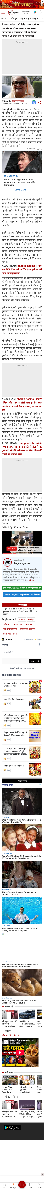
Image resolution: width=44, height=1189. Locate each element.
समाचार (4, 18)
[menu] (3, 12)
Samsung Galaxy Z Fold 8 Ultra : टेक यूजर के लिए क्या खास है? (27, 1114)
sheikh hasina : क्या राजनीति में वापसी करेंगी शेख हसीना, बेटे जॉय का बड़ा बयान (22, 269)
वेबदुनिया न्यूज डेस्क (18, 101)
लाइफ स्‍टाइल (17, 624)
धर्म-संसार (28, 624)
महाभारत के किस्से (10, 629)
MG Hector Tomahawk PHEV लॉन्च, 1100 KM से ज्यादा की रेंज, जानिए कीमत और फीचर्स (27, 1024)
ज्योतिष (6, 624)
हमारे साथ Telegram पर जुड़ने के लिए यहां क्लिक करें (22, 594)
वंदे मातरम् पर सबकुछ (29, 18)
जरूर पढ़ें (9, 1006)
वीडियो (8, 1030)
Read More (11, 548)
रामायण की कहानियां (27, 629)
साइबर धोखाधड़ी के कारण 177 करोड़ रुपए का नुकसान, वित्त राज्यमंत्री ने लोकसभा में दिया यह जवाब (20, 611)
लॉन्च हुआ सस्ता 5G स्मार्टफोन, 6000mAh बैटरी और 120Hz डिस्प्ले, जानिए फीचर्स (9, 1024)
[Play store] (35, 12)
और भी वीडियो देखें (10, 1035)
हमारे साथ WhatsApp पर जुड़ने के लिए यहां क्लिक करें (22, 588)
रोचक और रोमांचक (10, 633)
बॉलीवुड (14, 18)
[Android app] (12, 1127)
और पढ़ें (31, 580)
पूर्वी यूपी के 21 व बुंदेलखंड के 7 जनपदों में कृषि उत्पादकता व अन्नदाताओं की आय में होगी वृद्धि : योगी (27, 1090)
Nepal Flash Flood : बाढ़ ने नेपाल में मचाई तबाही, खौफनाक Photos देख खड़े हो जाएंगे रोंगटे (9, 1090)
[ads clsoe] (42, 1174)
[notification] (40, 12)
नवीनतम (9, 1072)
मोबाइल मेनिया (11, 1096)
